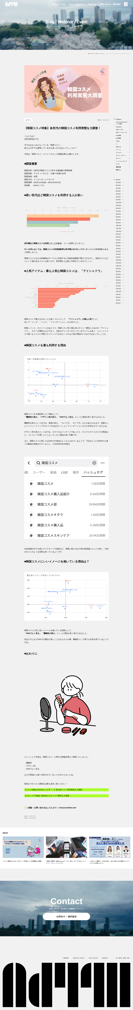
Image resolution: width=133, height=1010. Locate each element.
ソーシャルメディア (123, 161)
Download (92, 4)
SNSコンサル (123, 129)
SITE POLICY (93, 958)
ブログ (123, 164)
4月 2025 (120, 194)
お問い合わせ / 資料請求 (110, 4)
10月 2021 (120, 291)
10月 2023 (120, 231)
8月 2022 (120, 268)
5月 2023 (120, 245)
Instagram (123, 127)
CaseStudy (80, 4)
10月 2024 (120, 202)
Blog (63, 4)
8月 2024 (120, 208)
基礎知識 (123, 167)
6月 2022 (120, 274)
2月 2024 (120, 222)
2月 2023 (120, 254)
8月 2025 (120, 185)
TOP (89, 53)
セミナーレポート (123, 155)
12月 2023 (120, 225)
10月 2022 (120, 266)
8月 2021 (120, 297)
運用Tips (123, 170)
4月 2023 (120, 248)
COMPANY (66, 958)
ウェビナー (123, 152)
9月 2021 (120, 294)
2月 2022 (120, 283)
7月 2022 (120, 271)
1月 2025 (119, 199)
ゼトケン (123, 158)
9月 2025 (120, 182)
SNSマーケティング (123, 132)
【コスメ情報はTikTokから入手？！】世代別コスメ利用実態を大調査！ (54, 790)
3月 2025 (120, 197)
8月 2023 (120, 237)
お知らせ (123, 147)
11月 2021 (120, 289)
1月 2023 (120, 257)
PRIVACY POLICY (79, 958)
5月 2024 (120, 217)
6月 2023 (120, 243)
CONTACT (105, 958)
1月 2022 (120, 286)
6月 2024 (120, 214)
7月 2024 (120, 211)
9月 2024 (120, 205)
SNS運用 (123, 138)
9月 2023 (120, 234)
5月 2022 (120, 277)
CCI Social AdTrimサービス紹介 (123, 123)
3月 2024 (120, 220)
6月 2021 (120, 303)
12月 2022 (120, 260)
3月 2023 (120, 251)
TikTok (123, 141)
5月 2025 (119, 191)
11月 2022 (120, 263)
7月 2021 (120, 300)
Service (56, 4)
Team (70, 4)
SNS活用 (123, 135)
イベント (123, 150)
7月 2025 (119, 188)
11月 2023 (120, 228)
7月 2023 (120, 240)
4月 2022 (120, 280)
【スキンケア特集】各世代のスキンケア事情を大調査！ (47, 796)
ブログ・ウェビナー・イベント (97, 53)
